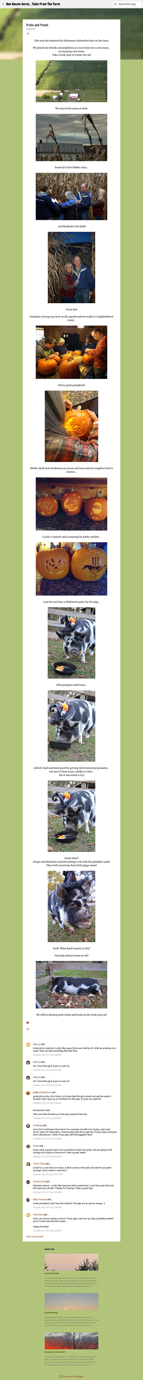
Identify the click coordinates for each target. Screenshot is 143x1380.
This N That (39, 1163)
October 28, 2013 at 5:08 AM (47, 1055)
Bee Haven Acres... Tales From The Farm (33, 4)
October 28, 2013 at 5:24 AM (47, 1070)
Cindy (35, 1145)
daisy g (36, 1044)
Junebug (37, 1125)
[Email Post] (27, 1021)
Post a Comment (34, 1236)
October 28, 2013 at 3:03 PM (47, 1192)
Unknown (38, 1214)
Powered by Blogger (73, 1376)
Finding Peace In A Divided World (55, 1352)
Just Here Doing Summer (52, 1273)
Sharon (36, 1062)
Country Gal (39, 1181)
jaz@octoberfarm (42, 1092)
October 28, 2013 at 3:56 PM (47, 1207)
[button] (27, 33)
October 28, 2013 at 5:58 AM (47, 1103)
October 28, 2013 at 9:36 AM (47, 1118)
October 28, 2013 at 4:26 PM (47, 1230)
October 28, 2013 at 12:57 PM (48, 1174)
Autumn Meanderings (51, 1313)
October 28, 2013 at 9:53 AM (47, 1138)
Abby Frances (39, 1199)
